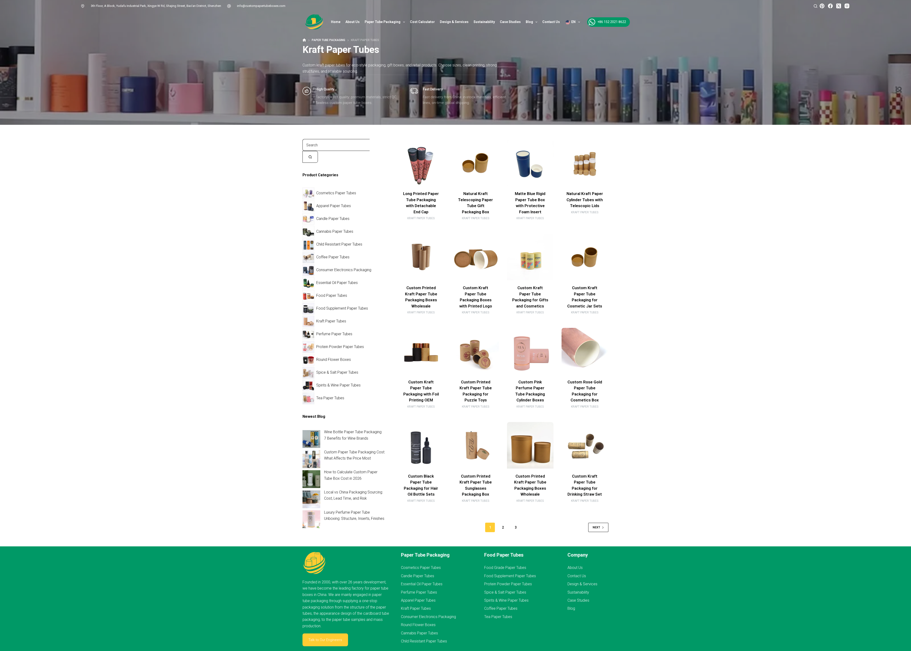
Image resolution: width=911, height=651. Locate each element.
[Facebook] (830, 6)
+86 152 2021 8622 (611, 22)
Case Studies (510, 22)
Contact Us (551, 22)
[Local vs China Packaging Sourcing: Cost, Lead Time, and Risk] (311, 499)
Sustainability (484, 22)
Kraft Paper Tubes (421, 218)
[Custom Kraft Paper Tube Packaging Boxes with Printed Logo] (475, 257)
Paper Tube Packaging (382, 22)
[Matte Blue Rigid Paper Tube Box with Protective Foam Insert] (530, 163)
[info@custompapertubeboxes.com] (229, 5)
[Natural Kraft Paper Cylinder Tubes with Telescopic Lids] (585, 163)
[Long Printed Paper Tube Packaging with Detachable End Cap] (421, 163)
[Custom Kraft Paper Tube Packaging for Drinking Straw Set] (585, 445)
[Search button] (310, 157)
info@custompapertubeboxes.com (261, 6)
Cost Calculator (422, 22)
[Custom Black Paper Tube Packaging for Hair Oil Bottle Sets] (421, 445)
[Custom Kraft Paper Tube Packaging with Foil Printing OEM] (421, 351)
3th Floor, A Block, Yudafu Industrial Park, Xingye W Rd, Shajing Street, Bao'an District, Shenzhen (156, 6)
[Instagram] (847, 6)
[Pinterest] (822, 6)
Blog (529, 22)
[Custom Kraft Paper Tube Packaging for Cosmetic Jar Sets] (585, 257)
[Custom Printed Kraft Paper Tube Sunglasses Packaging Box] (475, 445)
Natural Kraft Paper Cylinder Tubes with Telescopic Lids (585, 199)
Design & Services (454, 22)
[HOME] (304, 40)
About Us (352, 22)
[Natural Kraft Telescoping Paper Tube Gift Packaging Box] (475, 163)
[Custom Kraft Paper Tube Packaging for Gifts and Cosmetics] (530, 257)
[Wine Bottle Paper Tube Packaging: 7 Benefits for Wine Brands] (311, 439)
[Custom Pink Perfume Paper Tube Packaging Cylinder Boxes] (530, 351)
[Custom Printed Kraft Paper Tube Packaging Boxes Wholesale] (421, 257)
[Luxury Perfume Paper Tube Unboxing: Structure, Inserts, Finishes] (311, 519)
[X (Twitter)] (838, 6)
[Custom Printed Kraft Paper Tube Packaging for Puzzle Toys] (475, 351)
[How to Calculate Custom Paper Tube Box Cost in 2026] (311, 479)
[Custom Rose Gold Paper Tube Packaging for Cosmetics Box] (585, 351)
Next (596, 527)
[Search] (815, 6)
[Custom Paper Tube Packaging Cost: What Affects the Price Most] (311, 459)
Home (335, 22)
